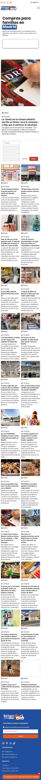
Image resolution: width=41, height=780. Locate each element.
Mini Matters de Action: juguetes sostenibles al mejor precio (29, 486)
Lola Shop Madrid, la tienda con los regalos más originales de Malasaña (10, 340)
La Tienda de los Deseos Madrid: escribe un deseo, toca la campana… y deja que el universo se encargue (20, 122)
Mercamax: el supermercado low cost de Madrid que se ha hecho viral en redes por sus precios (30, 538)
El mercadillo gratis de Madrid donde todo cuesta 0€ (10, 294)
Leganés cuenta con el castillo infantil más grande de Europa (10, 687)
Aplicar (33, 159)
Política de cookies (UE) (10, 771)
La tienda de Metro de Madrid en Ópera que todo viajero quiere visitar (30, 294)
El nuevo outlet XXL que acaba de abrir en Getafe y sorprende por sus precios (10, 388)
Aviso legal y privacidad (10, 768)
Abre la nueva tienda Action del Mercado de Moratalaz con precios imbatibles (30, 388)
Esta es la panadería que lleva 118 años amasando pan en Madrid (9, 486)
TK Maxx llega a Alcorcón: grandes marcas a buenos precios (30, 191)
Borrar (25, 159)
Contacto (5, 765)
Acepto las (17, 727)
